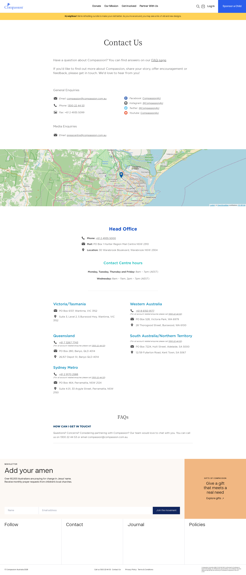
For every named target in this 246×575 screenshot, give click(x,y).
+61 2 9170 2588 (68, 374)
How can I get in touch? (72, 426)
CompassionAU (152, 98)
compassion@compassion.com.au (86, 98)
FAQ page (158, 60)
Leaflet (212, 205)
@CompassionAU (153, 103)
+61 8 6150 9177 (145, 310)
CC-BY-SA (241, 205)
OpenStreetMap (223, 205)
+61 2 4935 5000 (106, 238)
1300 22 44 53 (76, 105)
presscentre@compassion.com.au (86, 135)
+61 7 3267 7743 (68, 342)
